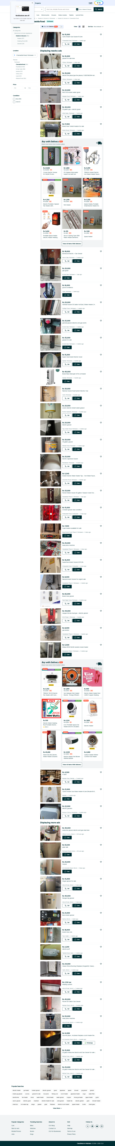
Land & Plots (79, 15)
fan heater (25, 1094)
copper (69, 1094)
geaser (39, 1101)
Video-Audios (62, 15)
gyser (55, 1087)
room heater (64, 1091)
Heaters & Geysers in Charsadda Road (68, 18)
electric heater (16, 1087)
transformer (16, 1094)
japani (69, 1087)
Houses (53, 15)
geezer (92, 1087)
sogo (84, 1091)
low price (46, 1091)
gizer (88, 1098)
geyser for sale (36, 1091)
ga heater (26, 1087)
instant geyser (36, 1087)
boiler (84, 1101)
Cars (37, 15)
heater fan (69, 1098)
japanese (62, 1087)
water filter (92, 1091)
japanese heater (75, 1091)
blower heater (96, 1098)
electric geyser (47, 1087)
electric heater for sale (48, 1098)
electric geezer (79, 1098)
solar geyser (60, 1098)
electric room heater (63, 1101)
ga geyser (84, 1087)
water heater (40, 1094)
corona (27, 1091)
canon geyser (16, 1098)
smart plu (15, 1101)
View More (56, 1105)
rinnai (32, 1094)
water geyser (60, 1094)
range (33, 1101)
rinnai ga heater (78, 1094)
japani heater (75, 1101)
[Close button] (32, 3)
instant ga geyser (17, 1091)
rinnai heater (50, 1094)
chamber (36, 1098)
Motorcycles (45, 15)
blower (76, 1087)
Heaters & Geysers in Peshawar (46, 18)
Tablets (71, 15)
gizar (45, 1101)
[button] (51, 26)
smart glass (92, 1101)
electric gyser (27, 1098)
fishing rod (55, 1091)
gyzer (97, 1094)
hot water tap (24, 1101)
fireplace (52, 1101)
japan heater (89, 1094)
